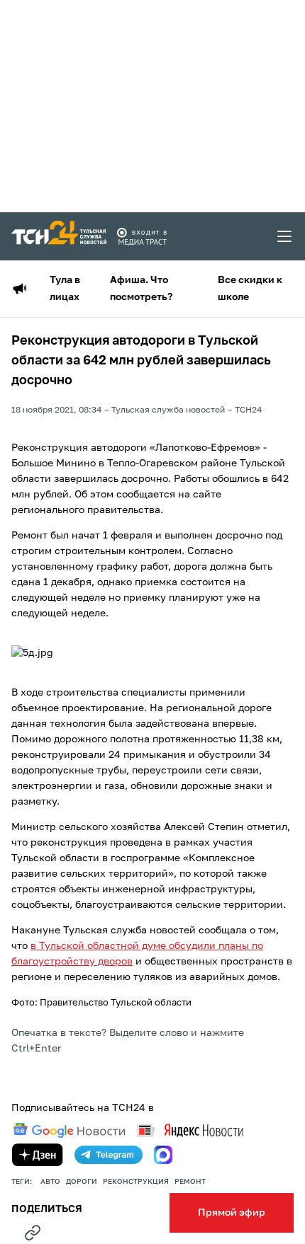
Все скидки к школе (250, 288)
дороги (81, 1181)
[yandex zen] (37, 1155)
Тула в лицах (65, 288)
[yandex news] (190, 1130)
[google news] (69, 1131)
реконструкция (136, 1181)
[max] (163, 1155)
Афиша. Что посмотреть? (141, 288)
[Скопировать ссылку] (32, 1232)
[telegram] (108, 1155)
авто (50, 1181)
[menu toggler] (285, 236)
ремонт (190, 1181)
